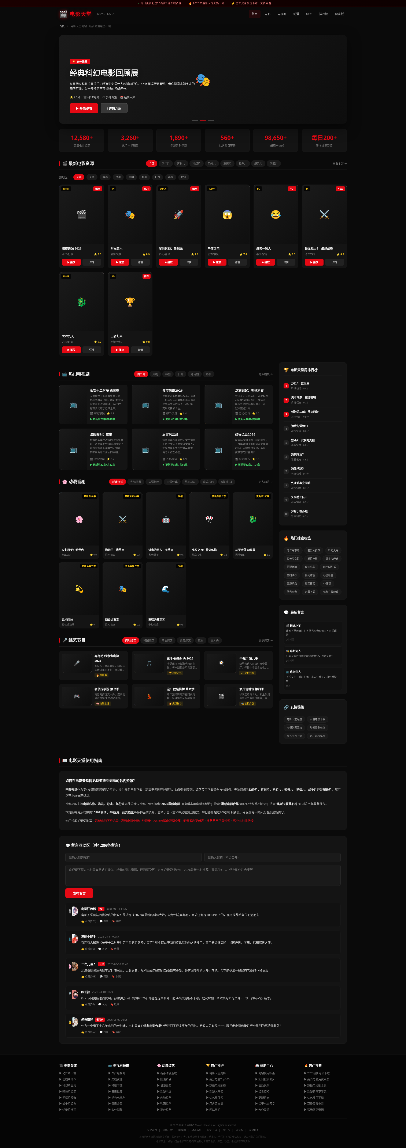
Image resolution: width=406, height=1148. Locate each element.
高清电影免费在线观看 (136, 821)
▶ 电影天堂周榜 (216, 1073)
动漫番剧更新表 (193, 821)
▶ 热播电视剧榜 (216, 1085)
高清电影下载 (317, 719)
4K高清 (327, 583)
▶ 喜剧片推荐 (67, 1079)
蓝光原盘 (292, 592)
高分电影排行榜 (243, 821)
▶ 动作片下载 (67, 1073)
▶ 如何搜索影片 (265, 1079)
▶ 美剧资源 (115, 1079)
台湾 (118, 177)
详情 (91, 262)
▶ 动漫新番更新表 (315, 1091)
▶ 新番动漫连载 (167, 1073)
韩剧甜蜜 (310, 575)
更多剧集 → (266, 374)
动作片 (166, 163)
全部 (151, 163)
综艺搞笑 (310, 583)
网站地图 (254, 1130)
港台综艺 (167, 640)
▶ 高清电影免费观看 (316, 1079)
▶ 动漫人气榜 (214, 1091)
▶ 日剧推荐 (115, 1091)
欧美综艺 (185, 640)
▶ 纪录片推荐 (67, 1109)
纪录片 (258, 163)
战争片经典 (332, 558)
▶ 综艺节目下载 (314, 1097)
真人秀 (215, 640)
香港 (105, 177)
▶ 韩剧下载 (115, 1085)
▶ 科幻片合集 (67, 1085)
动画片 (274, 163)
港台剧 (195, 374)
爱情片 (227, 163)
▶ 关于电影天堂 (265, 1103)
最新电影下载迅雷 (107, 821)
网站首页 (152, 1130)
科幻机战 (226, 482)
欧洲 (183, 177)
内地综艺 (130, 640)
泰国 (170, 177)
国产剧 (141, 374)
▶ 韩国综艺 (164, 1103)
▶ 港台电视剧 (116, 1097)
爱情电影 (312, 558)
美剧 (155, 374)
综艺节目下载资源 (218, 821)
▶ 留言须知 (262, 1091)
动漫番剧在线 (317, 727)
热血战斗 (190, 482)
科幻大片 (333, 550)
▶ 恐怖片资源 (67, 1091)
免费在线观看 (330, 592)
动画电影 (310, 567)
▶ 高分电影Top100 (217, 1079)
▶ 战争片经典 (67, 1103)
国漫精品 (153, 482)
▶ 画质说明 (262, 1085)
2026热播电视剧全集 (167, 821)
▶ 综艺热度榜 (214, 1097)
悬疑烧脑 (292, 567)
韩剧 (168, 374)
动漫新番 (328, 575)
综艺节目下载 (294, 736)
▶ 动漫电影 (164, 1091)
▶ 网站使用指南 (265, 1073)
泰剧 (208, 374)
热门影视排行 (317, 736)
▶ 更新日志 (262, 1097)
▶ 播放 (71, 262)
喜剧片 (181, 163)
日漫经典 (172, 482)
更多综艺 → (266, 640)
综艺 (309, 14)
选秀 (200, 640)
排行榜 (323, 14)
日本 (157, 177)
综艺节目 (212, 1130)
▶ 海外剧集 (115, 1109)
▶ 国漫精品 (164, 1079)
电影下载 (168, 1130)
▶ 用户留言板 (214, 1103)
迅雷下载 (310, 592)
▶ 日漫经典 (164, 1085)
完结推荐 (135, 482)
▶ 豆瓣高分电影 (314, 1103)
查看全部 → (340, 163)
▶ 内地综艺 (164, 1097)
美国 (131, 177)
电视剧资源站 (294, 727)
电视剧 (281, 14)
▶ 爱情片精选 (67, 1097)
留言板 (339, 14)
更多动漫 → (266, 482)
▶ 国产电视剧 (116, 1073)
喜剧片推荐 (313, 550)
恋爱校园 (208, 482)
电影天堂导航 (294, 719)
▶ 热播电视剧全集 (315, 1085)
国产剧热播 (329, 567)
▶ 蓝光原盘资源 (314, 1109)
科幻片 (196, 163)
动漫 (296, 14)
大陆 (92, 177)
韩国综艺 (148, 640)
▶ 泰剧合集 (115, 1103)
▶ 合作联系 (262, 1109)
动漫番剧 (196, 1130)
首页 (255, 14)
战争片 (243, 163)
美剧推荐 (292, 575)
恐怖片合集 (293, 558)
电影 (267, 14)
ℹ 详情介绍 (114, 108)
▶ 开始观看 (84, 108)
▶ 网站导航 (213, 1109)
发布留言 (79, 893)
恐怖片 (212, 163)
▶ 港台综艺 (164, 1109)
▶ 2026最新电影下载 (317, 1073)
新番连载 (117, 482)
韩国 (144, 177)
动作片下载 (293, 550)
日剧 (180, 374)
